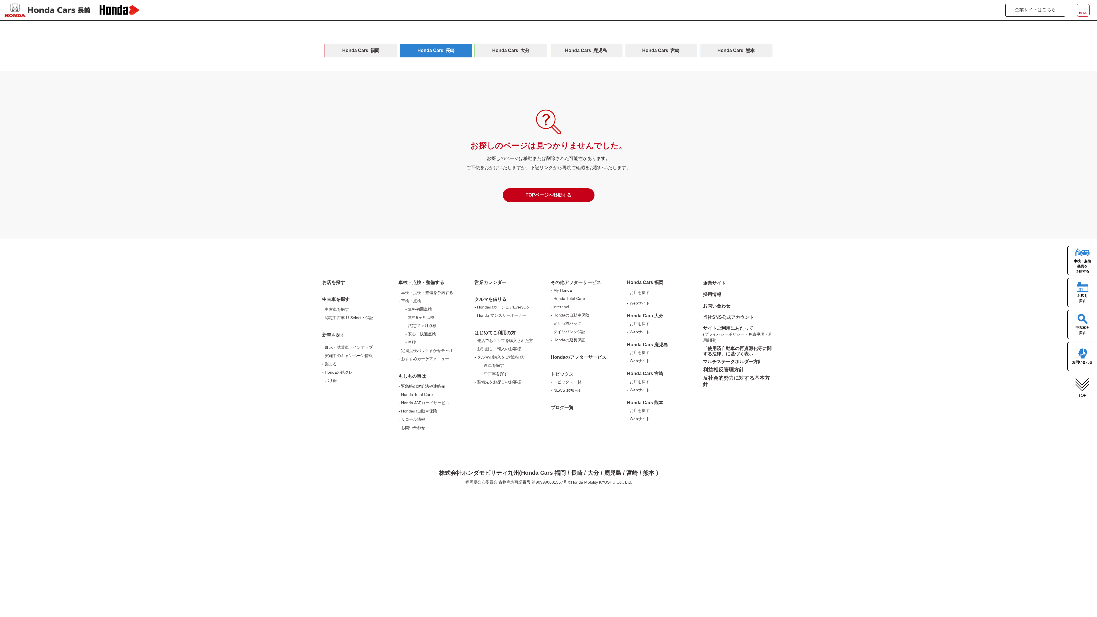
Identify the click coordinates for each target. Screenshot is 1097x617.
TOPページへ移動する (549, 195)
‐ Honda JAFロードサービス (424, 402)
